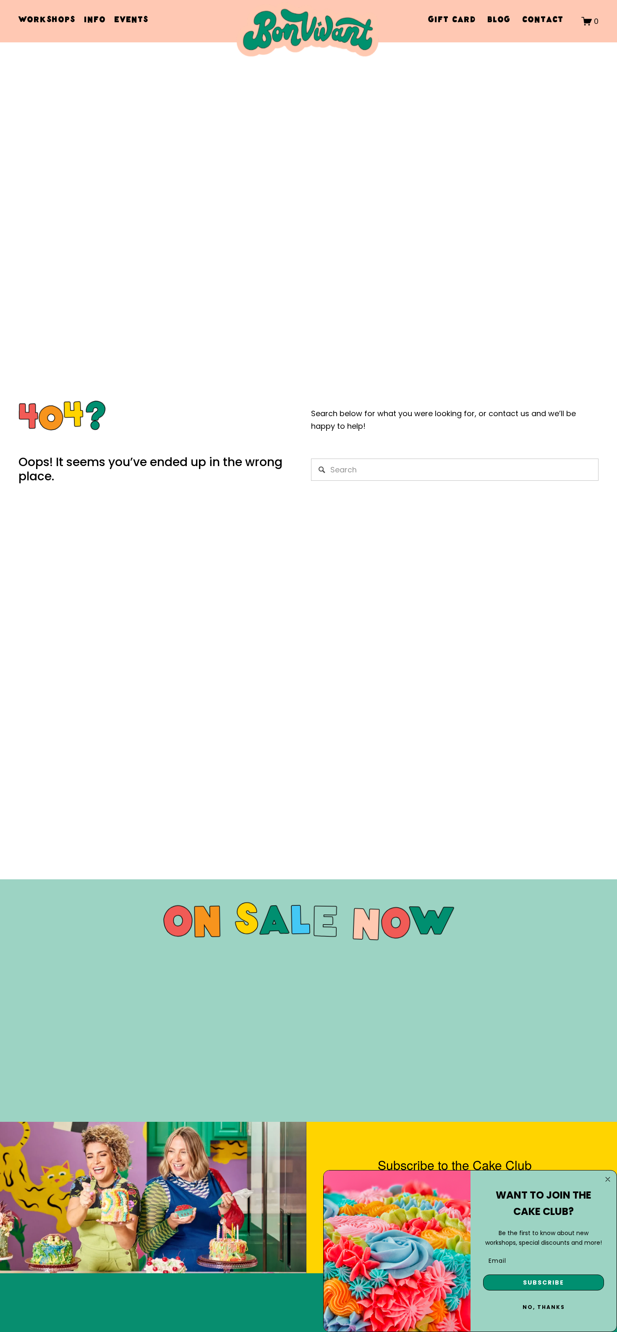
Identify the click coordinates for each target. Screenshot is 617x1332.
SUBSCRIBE (543, 1282)
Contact (542, 20)
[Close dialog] (608, 1179)
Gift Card (452, 20)
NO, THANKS (544, 1307)
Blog (498, 20)
